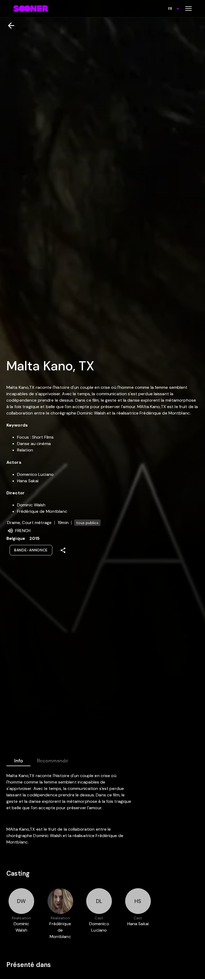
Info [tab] (18, 761)
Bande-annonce (31, 550)
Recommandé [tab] (52, 761)
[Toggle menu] (188, 8)
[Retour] (9, 25)
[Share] (63, 550)
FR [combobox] (170, 8)
